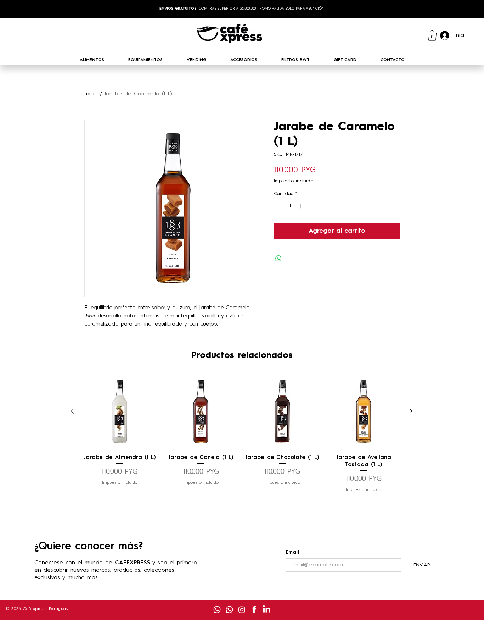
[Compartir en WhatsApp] (278, 258)
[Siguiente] (411, 411)
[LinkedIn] (266, 609)
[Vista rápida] (120, 411)
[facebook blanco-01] (254, 609)
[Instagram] (241, 609)
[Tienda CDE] (229, 609)
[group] (241, 433)
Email (292, 552)
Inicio (91, 94)
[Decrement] (279, 206)
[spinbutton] (290, 206)
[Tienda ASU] (217, 609)
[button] (432, 35)
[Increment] (301, 206)
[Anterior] (72, 411)
